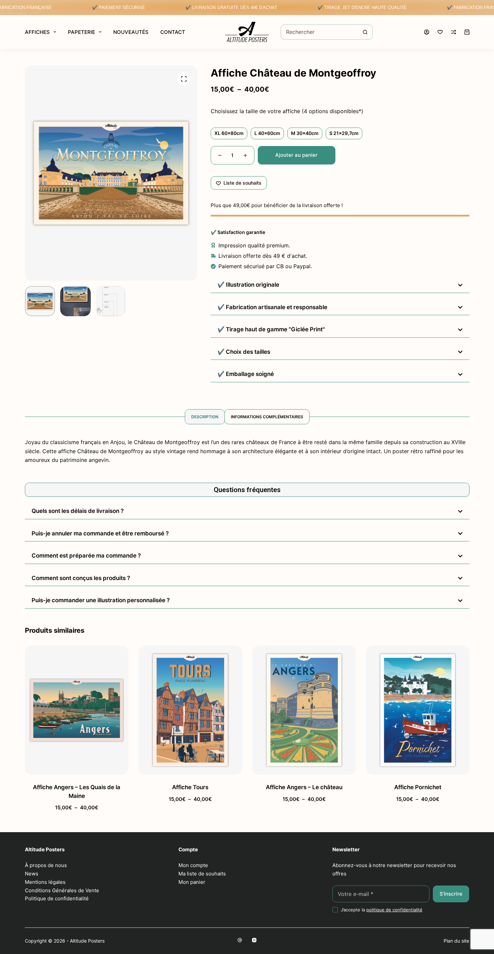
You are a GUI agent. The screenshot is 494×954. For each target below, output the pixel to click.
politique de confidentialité (394, 909)
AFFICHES (37, 32)
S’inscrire (451, 894)
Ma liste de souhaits (202, 873)
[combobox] (319, 32)
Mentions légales (45, 882)
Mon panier (191, 882)
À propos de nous (46, 865)
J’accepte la (381, 909)
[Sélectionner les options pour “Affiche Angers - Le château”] (272, 766)
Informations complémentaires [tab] (267, 416)
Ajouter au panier (296, 155)
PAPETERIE (81, 32)
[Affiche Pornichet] (417, 710)
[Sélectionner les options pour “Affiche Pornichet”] (386, 766)
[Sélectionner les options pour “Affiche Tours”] (159, 766)
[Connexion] (426, 32)
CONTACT (172, 32)
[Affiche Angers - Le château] (304, 710)
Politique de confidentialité (57, 898)
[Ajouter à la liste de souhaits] (76, 766)
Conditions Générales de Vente (62, 890)
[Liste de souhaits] (440, 32)
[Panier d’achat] (466, 32)
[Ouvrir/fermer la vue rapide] (107, 766)
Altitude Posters (87, 941)
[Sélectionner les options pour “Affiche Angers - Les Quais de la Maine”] (45, 766)
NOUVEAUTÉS (131, 32)
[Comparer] (453, 32)
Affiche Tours (190, 787)
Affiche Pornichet (417, 787)
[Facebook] (240, 940)
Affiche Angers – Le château (303, 787)
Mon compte (193, 865)
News (31, 873)
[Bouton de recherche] (365, 32)
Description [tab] (204, 416)
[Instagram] (254, 940)
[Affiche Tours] (190, 710)
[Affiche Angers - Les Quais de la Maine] (76, 710)
